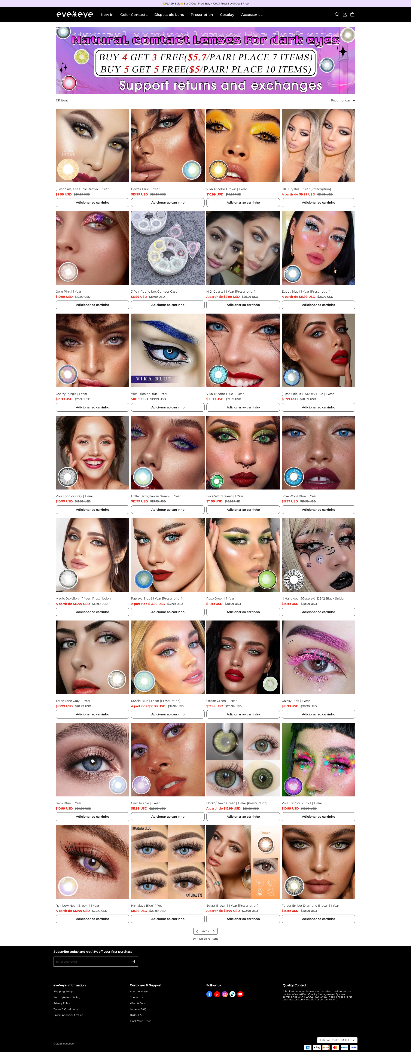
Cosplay (227, 15)
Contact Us (137, 997)
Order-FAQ (137, 1015)
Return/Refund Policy (67, 997)
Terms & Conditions (66, 1009)
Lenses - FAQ (138, 1009)
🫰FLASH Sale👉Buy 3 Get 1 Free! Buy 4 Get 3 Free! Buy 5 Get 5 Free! (205, 3)
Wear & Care (137, 1003)
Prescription (202, 15)
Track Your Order (140, 1021)
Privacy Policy (62, 1003)
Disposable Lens (169, 15)
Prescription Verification (68, 1015)
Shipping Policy (63, 991)
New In (107, 15)
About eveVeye (139, 991)
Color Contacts (133, 15)
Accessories (251, 15)
